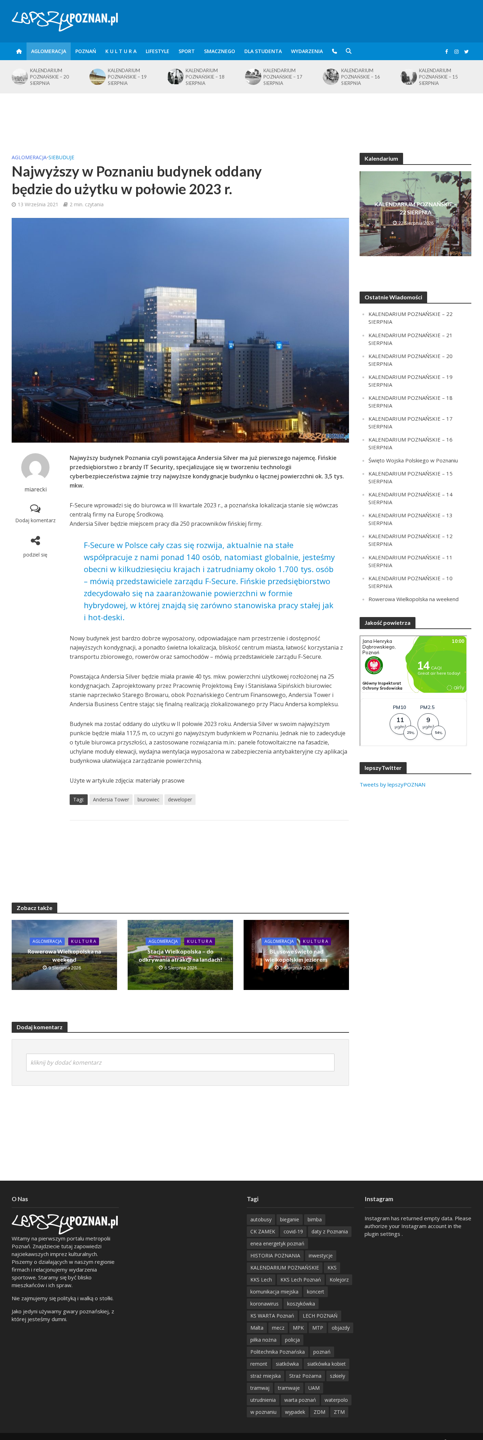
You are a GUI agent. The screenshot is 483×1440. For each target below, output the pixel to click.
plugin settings (383, 1233)
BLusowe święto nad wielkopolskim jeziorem (296, 955)
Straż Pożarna (305, 1375)
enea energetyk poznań (277, 1243)
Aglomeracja (48, 51)
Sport (187, 51)
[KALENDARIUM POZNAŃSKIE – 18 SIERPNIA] (174, 77)
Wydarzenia (307, 51)
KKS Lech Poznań (300, 1279)
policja (292, 1339)
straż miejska (265, 1375)
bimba (315, 1219)
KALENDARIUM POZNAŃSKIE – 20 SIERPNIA (49, 77)
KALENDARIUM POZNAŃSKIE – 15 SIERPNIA (438, 77)
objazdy (341, 1327)
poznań (322, 1351)
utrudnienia (263, 1399)
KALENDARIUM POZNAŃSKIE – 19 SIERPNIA (127, 77)
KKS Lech (261, 1279)
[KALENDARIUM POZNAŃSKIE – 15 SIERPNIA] (408, 77)
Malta (256, 1327)
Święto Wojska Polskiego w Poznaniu (413, 460)
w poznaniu (263, 1412)
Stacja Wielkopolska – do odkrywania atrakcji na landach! (180, 955)
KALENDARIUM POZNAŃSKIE (284, 1267)
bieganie (289, 1219)
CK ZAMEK (262, 1231)
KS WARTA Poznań (272, 1315)
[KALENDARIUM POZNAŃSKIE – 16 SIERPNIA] (330, 77)
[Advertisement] (241, 116)
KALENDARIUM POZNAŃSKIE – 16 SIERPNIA (360, 77)
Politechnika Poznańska (277, 1351)
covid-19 (293, 1231)
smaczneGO (219, 51)
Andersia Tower (111, 799)
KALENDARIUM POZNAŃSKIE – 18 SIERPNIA (205, 77)
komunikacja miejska (274, 1291)
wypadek (295, 1412)
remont (258, 1363)
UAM (314, 1387)
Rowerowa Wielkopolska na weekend (64, 955)
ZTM (339, 1412)
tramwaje (289, 1387)
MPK (298, 1327)
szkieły (337, 1375)
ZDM (319, 1412)
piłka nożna (263, 1339)
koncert (315, 1291)
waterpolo (336, 1399)
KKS (332, 1267)
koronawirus (264, 1303)
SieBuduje (61, 157)
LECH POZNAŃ (320, 1315)
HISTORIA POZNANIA (275, 1255)
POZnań (85, 51)
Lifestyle (157, 51)
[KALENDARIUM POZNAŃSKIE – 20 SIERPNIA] (19, 77)
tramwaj (259, 1387)
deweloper (180, 799)
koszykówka (301, 1303)
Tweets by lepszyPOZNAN (392, 784)
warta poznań (300, 1399)
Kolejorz (339, 1279)
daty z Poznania (330, 1231)
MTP (317, 1327)
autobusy (261, 1219)
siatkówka (287, 1363)
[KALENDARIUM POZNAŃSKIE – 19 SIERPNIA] (96, 77)
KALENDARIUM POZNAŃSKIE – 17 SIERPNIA (282, 77)
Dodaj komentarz (35, 520)
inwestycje (321, 1255)
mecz (278, 1327)
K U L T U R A (120, 51)
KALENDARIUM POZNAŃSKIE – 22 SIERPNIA (415, 208)
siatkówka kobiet (326, 1363)
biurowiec (148, 799)
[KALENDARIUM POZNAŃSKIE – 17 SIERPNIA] (252, 77)
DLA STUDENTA (263, 51)
